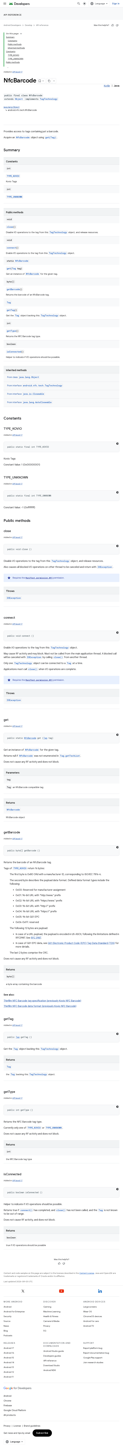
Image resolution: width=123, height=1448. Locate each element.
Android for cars (91, 1321)
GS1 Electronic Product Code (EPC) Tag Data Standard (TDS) (81, 943)
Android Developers (12, 25)
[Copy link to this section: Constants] (24, 418)
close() (58, 657)
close (10, 226)
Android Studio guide (53, 1351)
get (9, 268)
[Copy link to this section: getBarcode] (23, 832)
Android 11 (9, 1376)
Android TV (88, 1326)
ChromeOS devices (92, 1316)
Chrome (7, 1400)
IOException (105, 567)
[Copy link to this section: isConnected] (24, 1174)
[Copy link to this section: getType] (18, 1092)
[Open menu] (5, 3)
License (17, 1426)
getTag (11, 310)
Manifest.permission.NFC (39, 578)
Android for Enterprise (14, 1311)
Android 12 (9, 1372)
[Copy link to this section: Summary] (23, 150)
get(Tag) (50, 137)
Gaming (47, 1306)
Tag (14, 268)
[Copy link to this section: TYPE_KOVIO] (25, 429)
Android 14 (9, 1362)
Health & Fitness (50, 1316)
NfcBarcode (23, 137)
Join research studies (93, 1362)
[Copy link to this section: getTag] (16, 1019)
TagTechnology (48, 99)
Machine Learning (51, 1311)
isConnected (14, 351)
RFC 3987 (36, 937)
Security (7, 1316)
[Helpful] (112, 25)
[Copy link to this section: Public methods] (33, 521)
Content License (86, 1273)
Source (7, 1321)
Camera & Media (51, 1321)
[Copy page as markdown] (49, 80)
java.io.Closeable (33, 393)
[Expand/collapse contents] (21, 33)
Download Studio (51, 1365)
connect (11, 247)
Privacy (46, 1326)
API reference (13, 14)
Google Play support (92, 1357)
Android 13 (9, 1367)
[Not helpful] (117, 25)
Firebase (8, 1405)
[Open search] (79, 3)
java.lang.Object (12, 107)
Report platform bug (92, 1348)
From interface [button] (34, 385)
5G (44, 1330)
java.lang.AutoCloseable (37, 402)
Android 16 (9, 1352)
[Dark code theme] (117, 443)
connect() (26, 1210)
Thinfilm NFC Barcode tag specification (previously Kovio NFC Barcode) (42, 1000)
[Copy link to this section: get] (11, 720)
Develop (28, 25)
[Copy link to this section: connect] (18, 618)
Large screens (90, 1306)
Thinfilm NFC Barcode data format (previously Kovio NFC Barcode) (40, 1006)
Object (19, 99)
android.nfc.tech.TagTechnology (42, 385)
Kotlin (107, 85)
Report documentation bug (96, 1352)
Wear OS (87, 1311)
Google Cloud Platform (15, 1410)
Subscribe (42, 1433)
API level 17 (17, 72)
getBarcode (13, 289)
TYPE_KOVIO (13, 176)
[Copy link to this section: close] (14, 531)
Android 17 (9, 1348)
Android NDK (49, 1370)
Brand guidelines (32, 1426)
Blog (6, 1330)
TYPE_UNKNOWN (14, 196)
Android (7, 1306)
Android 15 (9, 1357)
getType (11, 330)
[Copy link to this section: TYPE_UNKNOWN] (31, 478)
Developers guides (52, 1355)
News (6, 1326)
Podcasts (8, 1335)
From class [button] (23, 377)
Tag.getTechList (70, 755)
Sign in (115, 3)
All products (10, 1415)
